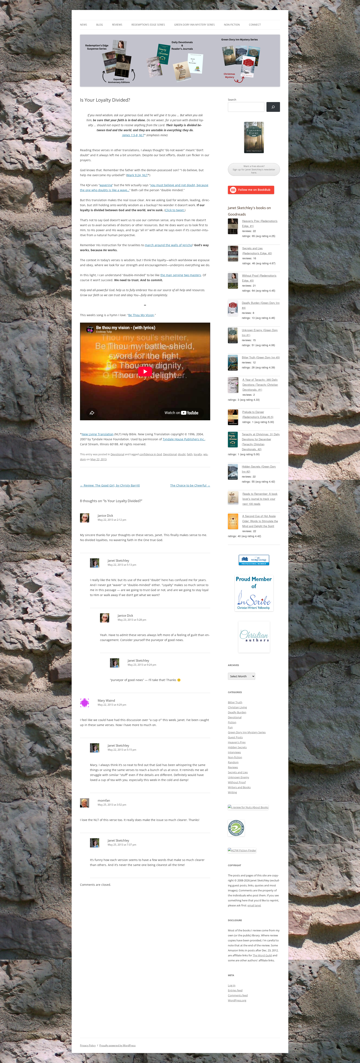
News (83, 24)
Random (233, 762)
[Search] (273, 107)
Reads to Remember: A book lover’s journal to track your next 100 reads (260, 499)
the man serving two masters (180, 275)
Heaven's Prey (237, 742)
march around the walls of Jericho (168, 245)
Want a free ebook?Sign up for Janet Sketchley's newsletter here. (254, 169)
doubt (182, 454)
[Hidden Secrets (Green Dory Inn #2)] (235, 472)
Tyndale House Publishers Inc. (184, 439)
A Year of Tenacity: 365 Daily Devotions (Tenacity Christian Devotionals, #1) (260, 385)
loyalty (198, 454)
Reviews (117, 24)
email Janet (254, 905)
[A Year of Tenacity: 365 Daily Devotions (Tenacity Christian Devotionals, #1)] (235, 385)
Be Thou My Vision (141, 315)
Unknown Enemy (238, 777)
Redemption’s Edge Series (148, 24)
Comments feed (238, 995)
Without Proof (237, 782)
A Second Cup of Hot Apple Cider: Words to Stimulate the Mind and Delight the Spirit (260, 521)
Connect (255, 24)
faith (189, 454)
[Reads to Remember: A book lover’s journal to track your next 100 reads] (235, 498)
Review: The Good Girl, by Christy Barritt (110, 485)
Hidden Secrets (237, 747)
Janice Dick (105, 515)
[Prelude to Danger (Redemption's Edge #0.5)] (235, 418)
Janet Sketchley (118, 560)
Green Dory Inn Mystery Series (194, 24)
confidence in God (150, 454)
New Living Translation (98, 434)
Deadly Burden (237, 712)
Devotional (117, 454)
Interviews (234, 752)
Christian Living (237, 707)
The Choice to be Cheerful (190, 485)
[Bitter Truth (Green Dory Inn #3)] (235, 363)
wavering (106, 185)
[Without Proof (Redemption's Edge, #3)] (235, 281)
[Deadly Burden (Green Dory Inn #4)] (235, 308)
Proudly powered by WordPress (117, 1045)
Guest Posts (235, 737)
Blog (99, 24)
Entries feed (235, 990)
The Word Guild (262, 955)
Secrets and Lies (238, 772)
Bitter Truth (235, 702)
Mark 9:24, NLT (137, 175)
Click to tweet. (175, 210)
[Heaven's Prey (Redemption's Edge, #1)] (235, 227)
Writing (232, 792)
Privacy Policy (88, 1045)
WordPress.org (237, 1000)
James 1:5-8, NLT (133, 135)
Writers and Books (239, 787)
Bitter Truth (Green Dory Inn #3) (261, 357)
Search (232, 99)
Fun (230, 727)
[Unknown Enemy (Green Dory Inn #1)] (235, 336)
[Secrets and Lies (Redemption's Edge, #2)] (235, 254)
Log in (231, 985)
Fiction (232, 722)
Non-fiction (232, 24)
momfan (104, 800)
